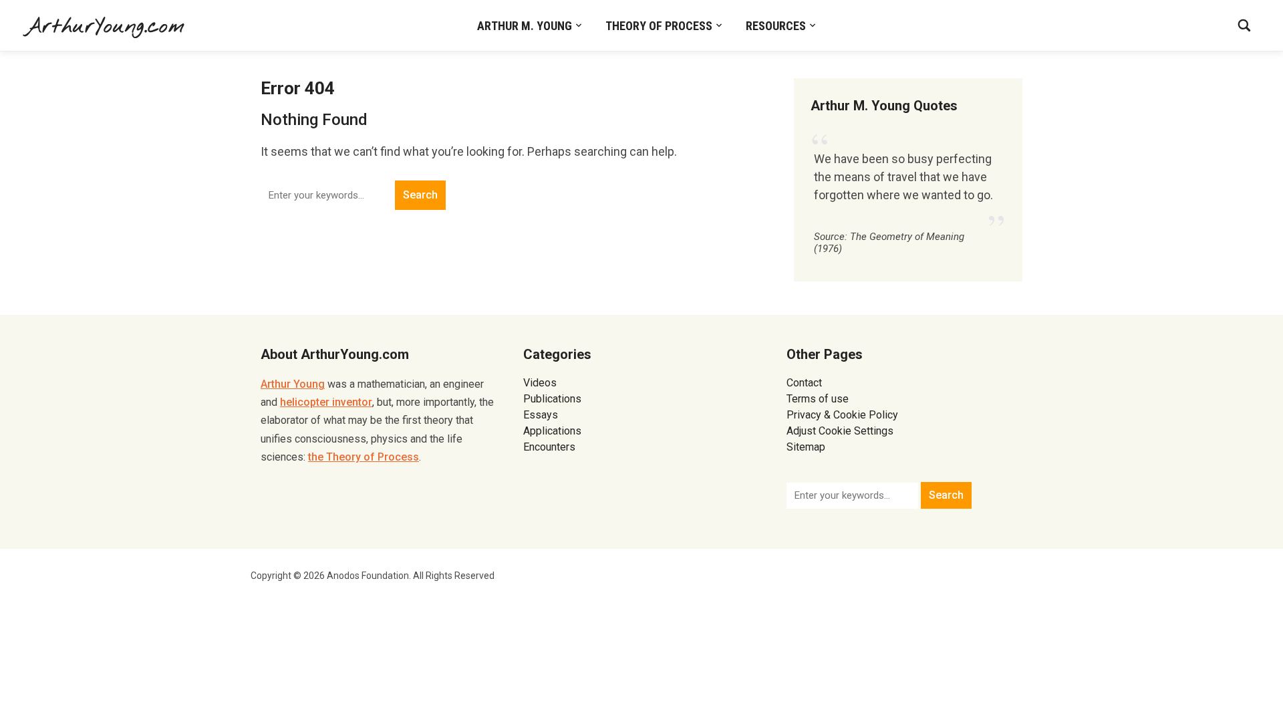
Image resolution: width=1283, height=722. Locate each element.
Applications (552, 431)
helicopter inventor (326, 402)
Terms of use (818, 398)
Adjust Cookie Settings (840, 431)
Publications (552, 398)
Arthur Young (293, 384)
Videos (540, 382)
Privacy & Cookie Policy (842, 414)
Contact (804, 382)
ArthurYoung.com (105, 26)
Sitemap (806, 447)
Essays (540, 414)
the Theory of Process (363, 457)
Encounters (549, 447)
